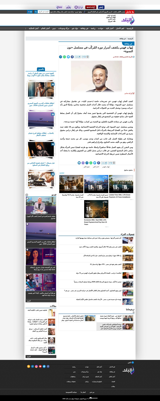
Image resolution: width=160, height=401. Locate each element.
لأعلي (130, 362)
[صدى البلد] (127, 20)
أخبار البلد (109, 28)
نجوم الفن (87, 166)
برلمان (87, 381)
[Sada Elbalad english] (59, 7)
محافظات (73, 376)
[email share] (60, 56)
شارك (77, 56)
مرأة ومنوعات (63, 28)
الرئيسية (130, 28)
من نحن (92, 392)
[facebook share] (72, 56)
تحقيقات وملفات (71, 381)
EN (30, 12)
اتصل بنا (83, 392)
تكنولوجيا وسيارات (97, 381)
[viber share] (83, 162)
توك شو (75, 28)
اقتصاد (113, 381)
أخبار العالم (45, 28)
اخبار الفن (96, 166)
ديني (54, 28)
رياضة (93, 28)
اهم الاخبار (120, 28)
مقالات (113, 386)
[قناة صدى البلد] (101, 7)
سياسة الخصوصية (71, 392)
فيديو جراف (85, 376)
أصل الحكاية (33, 28)
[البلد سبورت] (90, 7)
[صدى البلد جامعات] (78, 7)
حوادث (100, 28)
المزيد (29, 301)
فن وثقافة (84, 28)
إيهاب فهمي (105, 166)
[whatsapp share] (64, 56)
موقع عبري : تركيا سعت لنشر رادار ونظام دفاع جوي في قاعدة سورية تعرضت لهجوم (86, 12)
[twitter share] (68, 56)
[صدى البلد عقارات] (68, 7)
